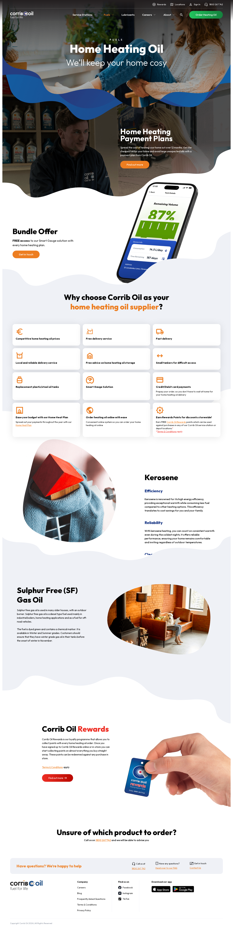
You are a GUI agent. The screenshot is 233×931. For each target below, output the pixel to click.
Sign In (197, 4)
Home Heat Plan (24, 425)
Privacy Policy (84, 910)
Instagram (128, 893)
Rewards (161, 4)
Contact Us (195, 867)
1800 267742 (103, 840)
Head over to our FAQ (166, 868)
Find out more (135, 164)
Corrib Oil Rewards (176, 422)
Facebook (128, 887)
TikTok (126, 899)
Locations (180, 4)
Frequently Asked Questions (91, 899)
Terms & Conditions (167, 431)
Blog (79, 893)
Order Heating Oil (206, 14)
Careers (81, 887)
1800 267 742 (216, 4)
